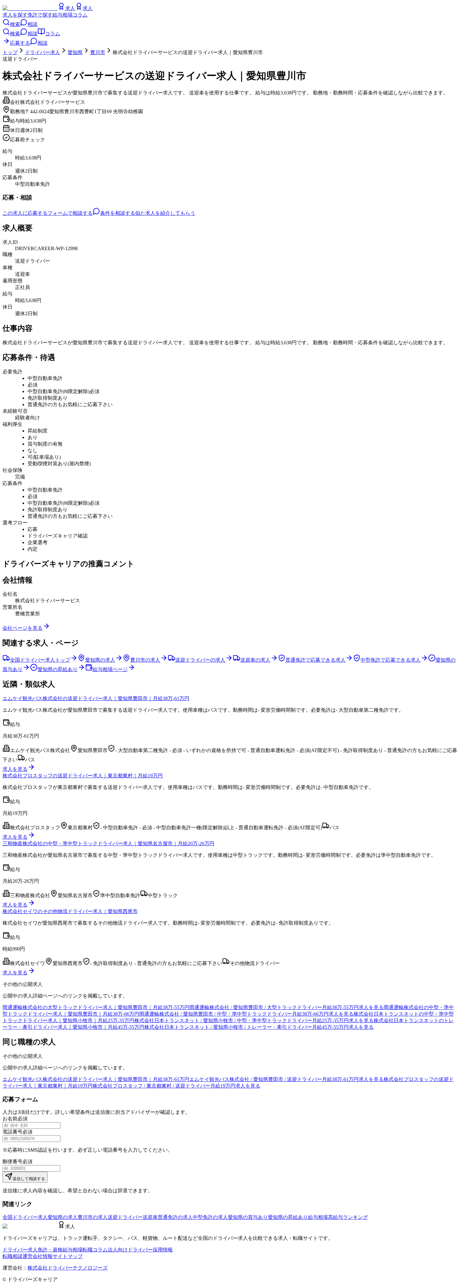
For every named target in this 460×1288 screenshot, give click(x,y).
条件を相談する (117, 213)
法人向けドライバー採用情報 (140, 1249)
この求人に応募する (25, 213)
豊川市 (97, 52)
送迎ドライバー (125, 1217)
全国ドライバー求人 (25, 1217)
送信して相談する (29, 1178)
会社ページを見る (23, 628)
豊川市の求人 (93, 1217)
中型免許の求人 (210, 1217)
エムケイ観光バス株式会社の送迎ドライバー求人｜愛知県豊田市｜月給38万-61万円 (96, 698)
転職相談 (13, 1256)
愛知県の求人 (63, 1217)
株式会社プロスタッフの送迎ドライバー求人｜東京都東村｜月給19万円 (83, 775)
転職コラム (95, 1249)
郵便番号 (13, 1161)
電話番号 (13, 1131)
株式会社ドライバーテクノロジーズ (68, 1267)
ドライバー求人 (42, 52)
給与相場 (63, 15)
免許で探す (40, 15)
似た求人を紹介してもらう (165, 213)
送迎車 (150, 1217)
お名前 (10, 1118)
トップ (10, 52)
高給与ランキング (348, 1217)
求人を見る (15, 769)
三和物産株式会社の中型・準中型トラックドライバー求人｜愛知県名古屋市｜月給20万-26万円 (108, 843)
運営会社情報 (38, 1256)
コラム (80, 15)
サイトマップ (68, 1256)
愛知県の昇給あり (288, 1217)
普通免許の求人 (175, 1217)
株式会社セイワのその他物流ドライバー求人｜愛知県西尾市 (70, 911)
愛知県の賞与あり (248, 1217)
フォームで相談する (70, 213)
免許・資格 (50, 1249)
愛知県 (75, 52)
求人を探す (15, 15)
